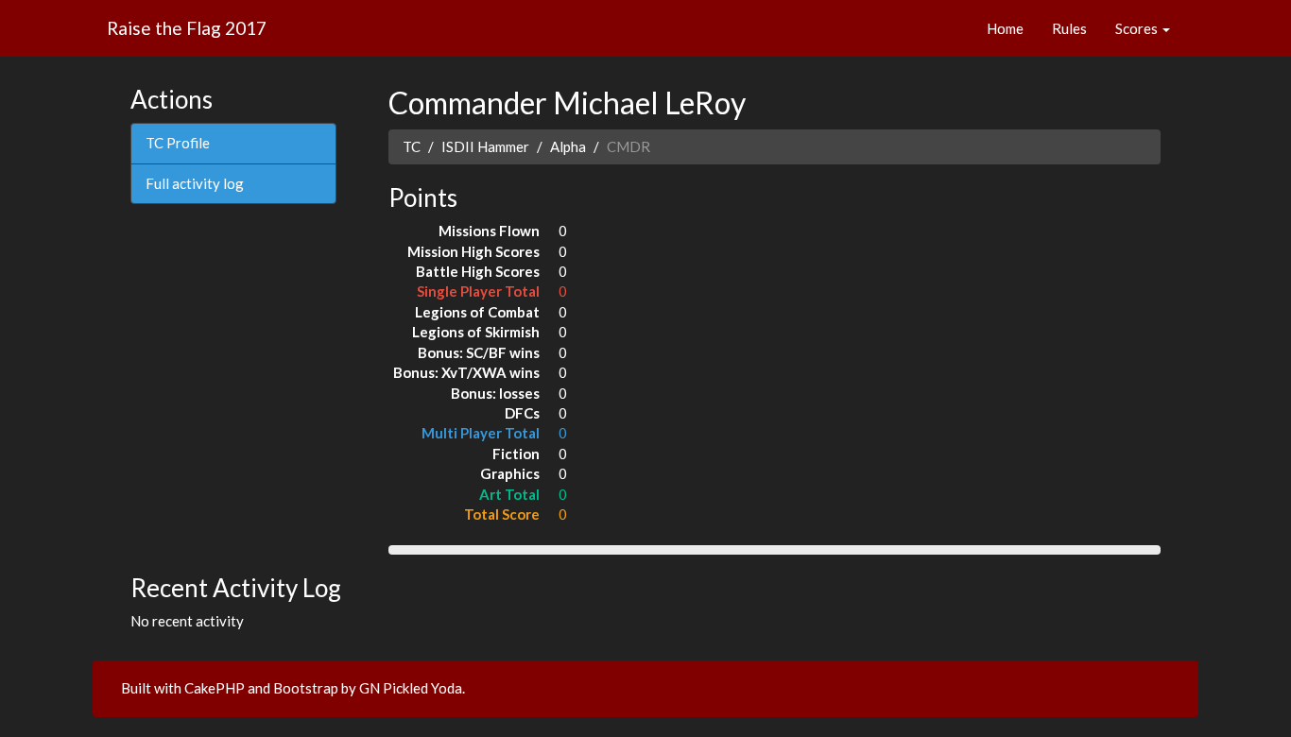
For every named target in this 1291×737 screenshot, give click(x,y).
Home (1005, 28)
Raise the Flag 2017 (187, 28)
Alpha (568, 146)
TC (412, 146)
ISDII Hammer (485, 146)
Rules (1069, 28)
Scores (1138, 28)
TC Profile (178, 142)
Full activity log (195, 183)
